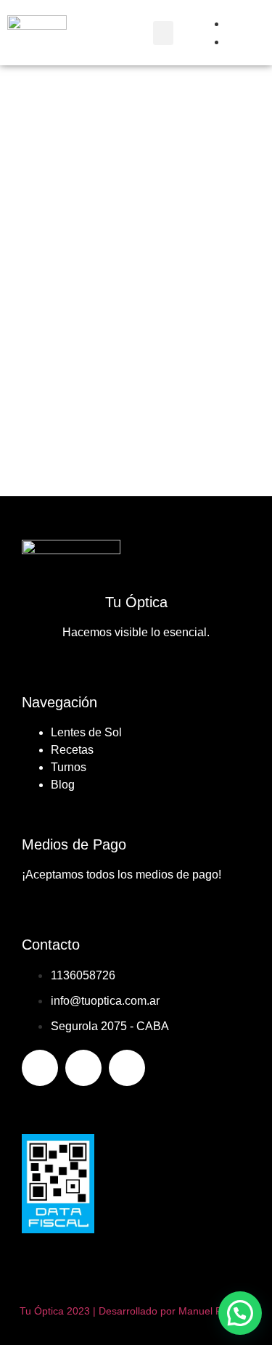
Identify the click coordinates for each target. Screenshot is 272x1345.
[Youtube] (127, 1068)
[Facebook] (40, 1068)
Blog (63, 784)
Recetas (72, 750)
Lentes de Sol (86, 732)
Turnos (68, 767)
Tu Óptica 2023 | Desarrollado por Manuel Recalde (136, 1311)
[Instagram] (83, 1068)
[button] (163, 33)
